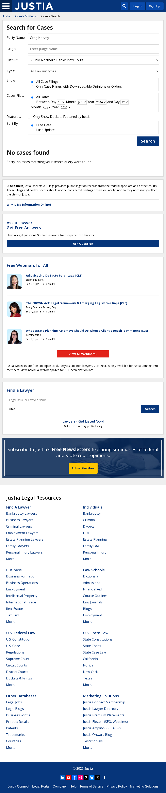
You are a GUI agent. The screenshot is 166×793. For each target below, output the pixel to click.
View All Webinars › (83, 354)
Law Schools (94, 570)
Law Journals (93, 602)
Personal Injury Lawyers (24, 552)
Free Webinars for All (27, 265)
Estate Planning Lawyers (24, 539)
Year (90, 102)
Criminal (89, 520)
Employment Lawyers (22, 533)
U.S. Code (13, 646)
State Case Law (94, 652)
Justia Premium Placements (103, 715)
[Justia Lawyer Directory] (103, 777)
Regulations (15, 652)
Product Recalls (17, 721)
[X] (97, 777)
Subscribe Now (83, 468)
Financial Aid (92, 589)
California (90, 659)
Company (60, 786)
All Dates (43, 97)
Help (73, 786)
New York (90, 672)
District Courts (17, 672)
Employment (15, 589)
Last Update (45, 130)
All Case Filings (47, 81)
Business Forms (18, 715)
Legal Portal (41, 786)
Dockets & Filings (19, 678)
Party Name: (16, 37)
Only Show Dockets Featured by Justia (61, 116)
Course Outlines (95, 595)
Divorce (89, 526)
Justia (88, 768)
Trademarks (15, 734)
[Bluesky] (91, 777)
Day (53, 102)
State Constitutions (97, 639)
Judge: (11, 48)
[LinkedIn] (62, 777)
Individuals (92, 507)
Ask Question (83, 243)
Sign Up (154, 6)
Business (14, 570)
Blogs (87, 608)
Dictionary (91, 576)
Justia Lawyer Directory (100, 708)
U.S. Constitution (18, 639)
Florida (88, 665)
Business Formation (21, 576)
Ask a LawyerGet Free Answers (24, 225)
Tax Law (12, 615)
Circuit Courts (16, 665)
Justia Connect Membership (104, 702)
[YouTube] (68, 777)
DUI (86, 533)
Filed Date (43, 125)
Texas (87, 678)
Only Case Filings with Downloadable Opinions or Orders (79, 86)
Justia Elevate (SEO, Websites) (105, 721)
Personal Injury (94, 552)
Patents (12, 728)
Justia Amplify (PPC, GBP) (102, 728)
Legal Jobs (14, 702)
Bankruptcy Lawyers (21, 513)
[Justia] (34, 6)
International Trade (21, 602)
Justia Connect (18, 786)
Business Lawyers (19, 520)
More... (11, 559)
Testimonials (93, 741)
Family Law (91, 546)
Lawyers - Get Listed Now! (83, 421)
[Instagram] (80, 777)
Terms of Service (91, 786)
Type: (11, 71)
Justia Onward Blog (97, 734)
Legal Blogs (15, 708)
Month (71, 102)
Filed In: (12, 60)
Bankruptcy (92, 513)
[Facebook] (74, 777)
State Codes (92, 646)
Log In (137, 6)
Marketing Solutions (101, 695)
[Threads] (86, 777)
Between (43, 102)
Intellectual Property (21, 595)
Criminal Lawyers (19, 526)
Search (148, 141)
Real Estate (14, 608)
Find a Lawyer (20, 390)
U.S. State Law (96, 632)
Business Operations (22, 583)
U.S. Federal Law (20, 632)
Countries (13, 741)
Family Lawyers (17, 546)
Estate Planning (95, 539)
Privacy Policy (116, 786)
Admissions (91, 583)
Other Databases (21, 695)
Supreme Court (17, 659)
